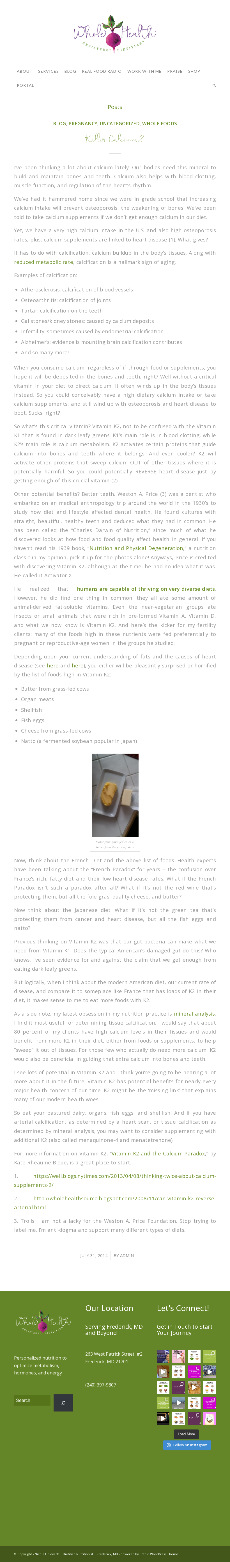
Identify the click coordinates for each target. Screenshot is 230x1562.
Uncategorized (120, 123)
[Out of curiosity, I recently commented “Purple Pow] (178, 1387)
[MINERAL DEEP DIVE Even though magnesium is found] (194, 1356)
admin (127, 1255)
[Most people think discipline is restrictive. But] (194, 1418)
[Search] (213, 85)
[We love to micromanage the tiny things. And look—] (163, 1403)
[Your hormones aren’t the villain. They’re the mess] (194, 1371)
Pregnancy (82, 123)
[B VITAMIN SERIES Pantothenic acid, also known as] (178, 1418)
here (53, 665)
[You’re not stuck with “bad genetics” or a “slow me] (209, 1356)
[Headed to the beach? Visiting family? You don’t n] (178, 1403)
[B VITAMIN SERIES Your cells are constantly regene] (163, 1387)
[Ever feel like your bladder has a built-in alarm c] (209, 1418)
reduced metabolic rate (43, 261)
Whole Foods (159, 123)
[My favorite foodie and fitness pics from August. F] (163, 1371)
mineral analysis (194, 1013)
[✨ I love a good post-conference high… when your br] (163, 1356)
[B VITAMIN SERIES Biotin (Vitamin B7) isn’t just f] (209, 1387)
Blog (59, 123)
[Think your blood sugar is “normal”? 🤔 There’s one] (178, 1356)
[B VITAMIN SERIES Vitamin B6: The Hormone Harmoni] (194, 1403)
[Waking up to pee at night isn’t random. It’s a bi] (209, 1403)
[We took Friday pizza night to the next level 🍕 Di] (194, 1387)
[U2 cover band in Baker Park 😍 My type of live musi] (209, 1371)
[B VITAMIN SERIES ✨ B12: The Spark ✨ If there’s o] (178, 1371)
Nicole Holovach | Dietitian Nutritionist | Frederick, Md (76, 1554)
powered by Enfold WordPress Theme (149, 1554)
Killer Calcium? (115, 140)
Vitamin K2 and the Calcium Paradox (158, 1153)
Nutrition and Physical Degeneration (136, 547)
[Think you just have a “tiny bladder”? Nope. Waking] (163, 1418)
